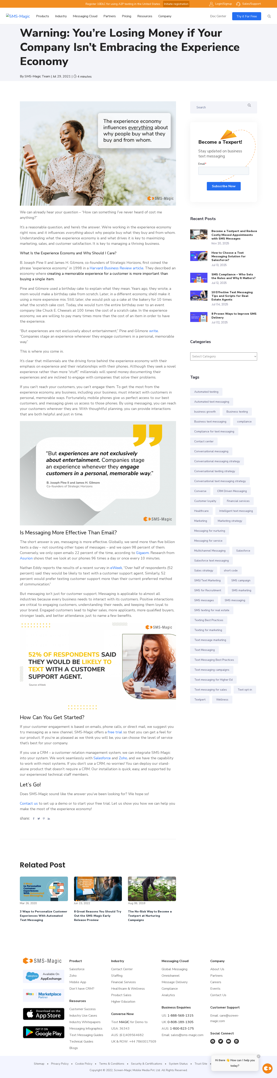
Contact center (204, 441)
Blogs (73, 1048)
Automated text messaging (211, 402)
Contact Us (218, 995)
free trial (115, 732)
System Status (178, 1064)
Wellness (222, 700)
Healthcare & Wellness (128, 988)
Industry (61, 16)
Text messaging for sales (210, 690)
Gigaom (142, 552)
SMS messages (204, 600)
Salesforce (102, 758)
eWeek (115, 567)
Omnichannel (171, 975)
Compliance (170, 988)
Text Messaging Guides (86, 1035)
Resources (144, 16)
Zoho (123, 758)
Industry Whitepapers (85, 1022)
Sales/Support (251, 4)
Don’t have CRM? (81, 988)
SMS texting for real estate (211, 610)
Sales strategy (203, 570)
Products (42, 16)
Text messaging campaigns (211, 670)
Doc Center (218, 16)
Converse (200, 491)
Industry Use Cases (83, 1015)
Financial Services (123, 982)
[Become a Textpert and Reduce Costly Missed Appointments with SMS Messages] (201, 234)
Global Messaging (174, 969)
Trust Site (200, 1064)
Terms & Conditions (111, 1064)
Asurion (26, 558)
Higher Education (123, 1001)
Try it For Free (246, 16)
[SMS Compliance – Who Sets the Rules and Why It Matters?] (201, 278)
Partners (109, 16)
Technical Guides (81, 1041)
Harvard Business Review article (116, 268)
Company (164, 16)
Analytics (168, 995)
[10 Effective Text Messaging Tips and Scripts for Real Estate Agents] (201, 296)
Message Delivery (175, 982)
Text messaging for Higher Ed (213, 680)
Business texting (237, 412)
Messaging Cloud (85, 16)
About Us (217, 969)
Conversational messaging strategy (217, 461)
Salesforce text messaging (211, 561)
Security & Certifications (146, 1064)
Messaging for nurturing (209, 531)
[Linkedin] (236, 1041)
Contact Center (122, 969)
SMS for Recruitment (207, 590)
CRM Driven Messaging (232, 491)
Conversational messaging (211, 451)
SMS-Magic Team (38, 76)
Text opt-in (245, 690)
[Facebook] (212, 1041)
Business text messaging (210, 422)
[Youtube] (228, 1041)
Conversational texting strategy (214, 471)
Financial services (238, 501)
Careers (215, 982)
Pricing (126, 16)
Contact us (29, 803)
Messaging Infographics (85, 1028)
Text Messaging (204, 650)
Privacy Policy (60, 1064)
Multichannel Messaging (209, 551)
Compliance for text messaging (214, 431)
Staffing (116, 975)
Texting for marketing (208, 630)
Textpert (199, 700)
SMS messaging (235, 600)
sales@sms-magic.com (187, 1035)
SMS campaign (240, 580)
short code (231, 570)
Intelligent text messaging (236, 511)
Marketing (200, 521)
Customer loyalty (205, 501)
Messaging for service (208, 541)
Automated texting (206, 392)
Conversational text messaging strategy (220, 481)
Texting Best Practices (208, 620)
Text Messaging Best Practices (214, 660)
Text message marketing (210, 640)
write (153, 330)
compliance (244, 422)
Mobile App (77, 982)
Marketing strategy (230, 521)
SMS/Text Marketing (207, 580)
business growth (205, 412)
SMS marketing (241, 590)
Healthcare (201, 511)
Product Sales (121, 995)
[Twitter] (220, 1041)
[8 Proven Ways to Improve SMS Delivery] (201, 317)
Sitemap (39, 1064)
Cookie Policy (83, 1064)
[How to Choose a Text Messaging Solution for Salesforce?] (201, 256)
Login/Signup (223, 4)
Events (215, 988)
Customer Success (82, 1009)
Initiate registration (176, 4)
